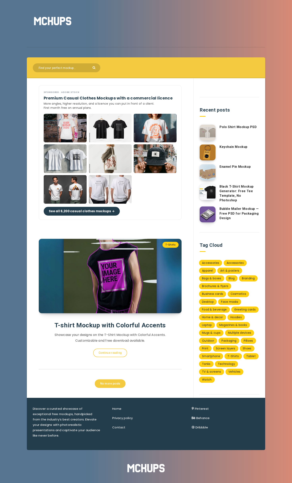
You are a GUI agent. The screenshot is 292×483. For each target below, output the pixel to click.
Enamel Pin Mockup (235, 167)
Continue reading (110, 352)
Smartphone (211, 356)
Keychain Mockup (233, 147)
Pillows (248, 341)
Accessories (210, 263)
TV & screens (211, 372)
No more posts (110, 383)
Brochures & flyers (215, 286)
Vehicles (234, 372)
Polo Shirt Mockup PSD (238, 127)
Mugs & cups (211, 333)
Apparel (207, 271)
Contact (118, 427)
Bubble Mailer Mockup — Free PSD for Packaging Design (239, 213)
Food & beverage (214, 309)
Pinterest (202, 409)
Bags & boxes (211, 278)
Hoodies (236, 317)
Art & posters (229, 271)
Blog (232, 278)
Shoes (247, 348)
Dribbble (201, 427)
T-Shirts (170, 245)
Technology (226, 364)
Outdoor (208, 341)
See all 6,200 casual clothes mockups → (82, 211)
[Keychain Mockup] (208, 152)
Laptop (207, 325)
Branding (248, 278)
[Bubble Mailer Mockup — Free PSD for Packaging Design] (208, 214)
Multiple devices (239, 333)
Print (205, 348)
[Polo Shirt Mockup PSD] (208, 133)
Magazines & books (233, 325)
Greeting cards (245, 309)
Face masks (229, 302)
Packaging (228, 341)
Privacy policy (122, 418)
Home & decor (212, 317)
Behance (203, 418)
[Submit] (94, 67)
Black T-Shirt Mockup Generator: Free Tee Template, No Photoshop (236, 193)
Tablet (251, 356)
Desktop (208, 302)
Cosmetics (238, 294)
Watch (207, 380)
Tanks (206, 364)
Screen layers (225, 348)
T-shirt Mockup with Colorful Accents (110, 325)
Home (116, 409)
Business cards (212, 294)
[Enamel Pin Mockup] (208, 172)
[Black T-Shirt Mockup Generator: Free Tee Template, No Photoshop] (208, 192)
